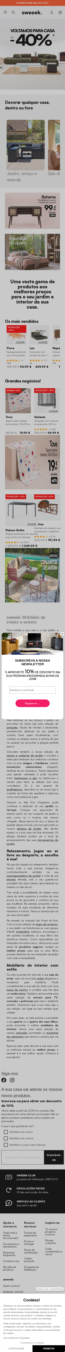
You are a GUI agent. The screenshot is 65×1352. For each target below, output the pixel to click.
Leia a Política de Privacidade (16, 1338)
